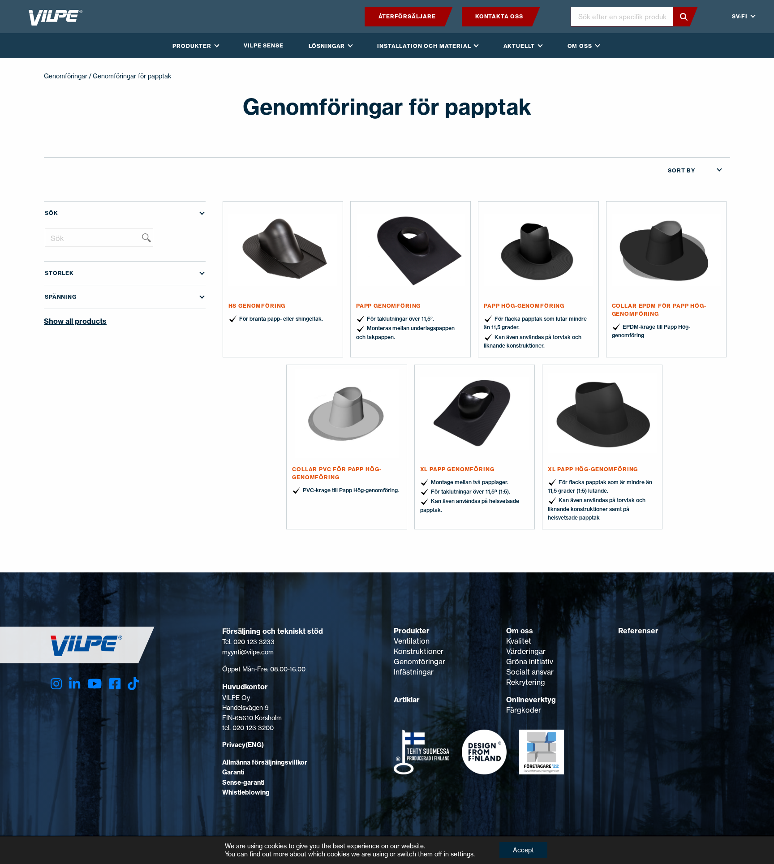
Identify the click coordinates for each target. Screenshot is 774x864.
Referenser (638, 630)
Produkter (412, 630)
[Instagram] (56, 684)
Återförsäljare (407, 16)
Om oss (519, 630)
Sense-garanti (243, 782)
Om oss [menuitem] (580, 46)
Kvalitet (518, 640)
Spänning (61, 296)
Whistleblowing (246, 792)
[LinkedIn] (74, 684)
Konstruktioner (418, 651)
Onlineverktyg (531, 699)
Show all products (75, 321)
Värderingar (526, 651)
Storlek (59, 273)
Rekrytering (525, 682)
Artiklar (407, 699)
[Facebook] (115, 684)
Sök (51, 213)
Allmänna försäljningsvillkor (264, 762)
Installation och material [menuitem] (424, 46)
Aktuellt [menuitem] (519, 46)
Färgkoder (523, 709)
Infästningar (414, 671)
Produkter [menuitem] (191, 46)
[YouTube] (94, 684)
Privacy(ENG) (243, 745)
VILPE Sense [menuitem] (263, 45)
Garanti (233, 772)
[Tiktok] (133, 684)
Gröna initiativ (529, 661)
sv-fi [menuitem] (740, 16)
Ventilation (412, 640)
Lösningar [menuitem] (327, 46)
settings (462, 854)
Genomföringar (65, 76)
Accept (523, 850)
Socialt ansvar (530, 671)
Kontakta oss (499, 16)
